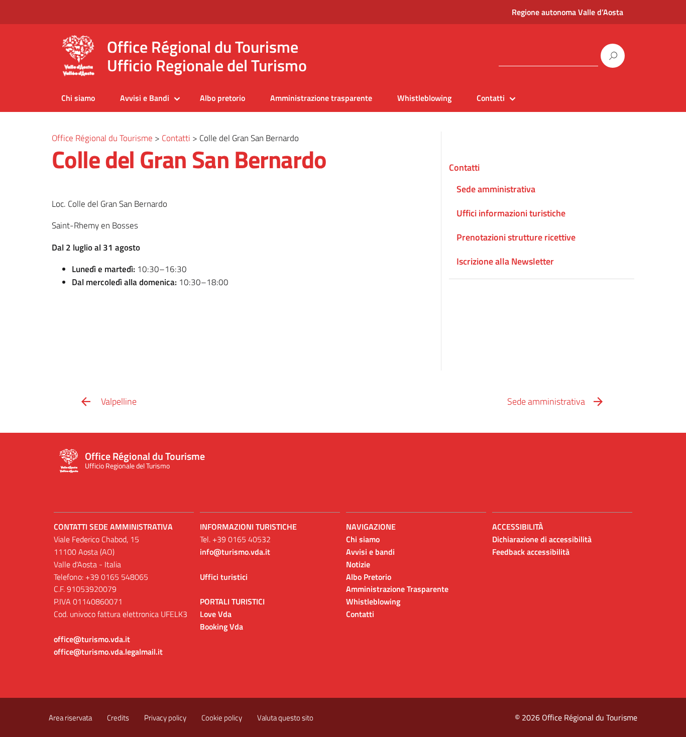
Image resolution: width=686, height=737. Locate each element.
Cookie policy (221, 717)
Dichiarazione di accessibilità (542, 539)
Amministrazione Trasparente (397, 589)
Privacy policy (165, 717)
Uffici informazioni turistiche (510, 213)
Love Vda (216, 614)
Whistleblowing (424, 98)
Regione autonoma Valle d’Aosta (567, 12)
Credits (118, 717)
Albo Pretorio (368, 577)
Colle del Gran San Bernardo (189, 159)
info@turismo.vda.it (235, 552)
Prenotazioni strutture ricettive (516, 237)
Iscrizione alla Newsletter (505, 261)
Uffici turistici (224, 577)
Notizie (358, 564)
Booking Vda (221, 627)
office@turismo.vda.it (92, 639)
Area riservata (70, 717)
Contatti (491, 98)
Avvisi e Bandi (144, 98)
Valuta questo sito (285, 717)
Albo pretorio (222, 98)
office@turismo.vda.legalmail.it (108, 652)
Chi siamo (78, 98)
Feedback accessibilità (530, 552)
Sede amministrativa (495, 189)
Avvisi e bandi (370, 552)
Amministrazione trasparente (321, 98)
